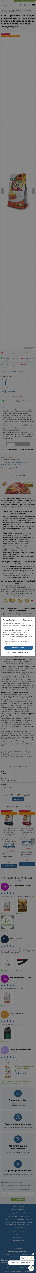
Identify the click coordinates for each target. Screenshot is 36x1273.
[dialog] (18, 636)
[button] (18, 652)
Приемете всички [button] (18, 648)
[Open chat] (31, 1268)
